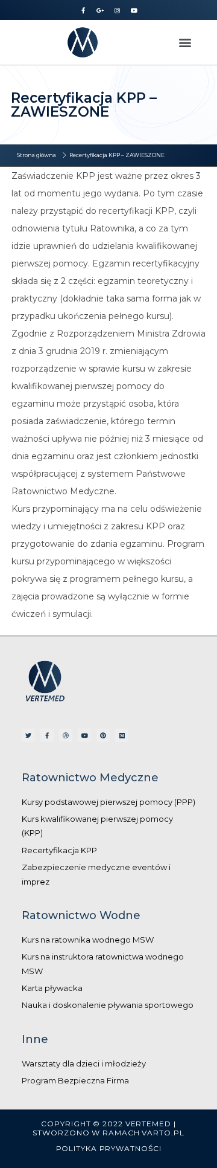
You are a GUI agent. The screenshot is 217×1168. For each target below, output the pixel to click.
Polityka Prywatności (109, 1148)
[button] (185, 42)
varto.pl (163, 1132)
